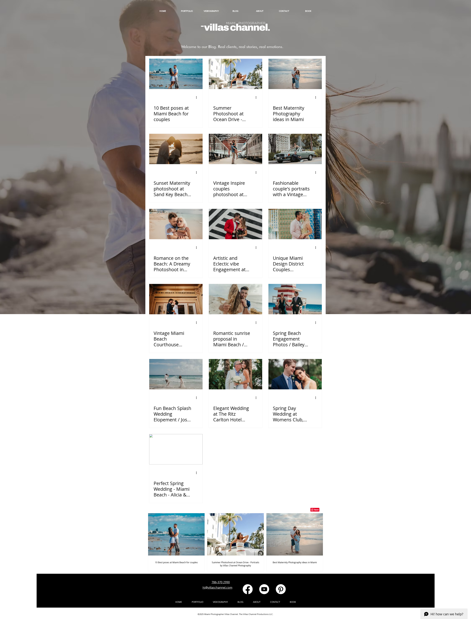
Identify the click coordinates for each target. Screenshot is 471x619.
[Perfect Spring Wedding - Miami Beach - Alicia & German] (176, 449)
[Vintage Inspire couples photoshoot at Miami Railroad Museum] (235, 149)
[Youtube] (264, 589)
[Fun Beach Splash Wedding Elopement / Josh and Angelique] (176, 374)
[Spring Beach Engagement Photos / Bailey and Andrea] (295, 299)
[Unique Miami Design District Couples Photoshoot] (295, 224)
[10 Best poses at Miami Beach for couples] (176, 74)
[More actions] (197, 97)
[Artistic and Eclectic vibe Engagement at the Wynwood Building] (235, 224)
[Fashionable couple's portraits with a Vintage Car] (295, 149)
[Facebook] (248, 589)
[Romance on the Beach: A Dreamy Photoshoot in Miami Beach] (176, 224)
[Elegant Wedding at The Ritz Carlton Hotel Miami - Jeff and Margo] (235, 374)
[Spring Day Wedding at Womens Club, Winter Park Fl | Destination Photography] (295, 374)
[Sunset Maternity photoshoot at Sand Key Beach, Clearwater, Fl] (176, 149)
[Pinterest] (281, 589)
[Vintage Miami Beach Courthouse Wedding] (176, 299)
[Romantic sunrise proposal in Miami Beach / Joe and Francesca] (235, 299)
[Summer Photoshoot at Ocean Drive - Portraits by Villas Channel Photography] (235, 74)
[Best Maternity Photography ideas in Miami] (295, 74)
